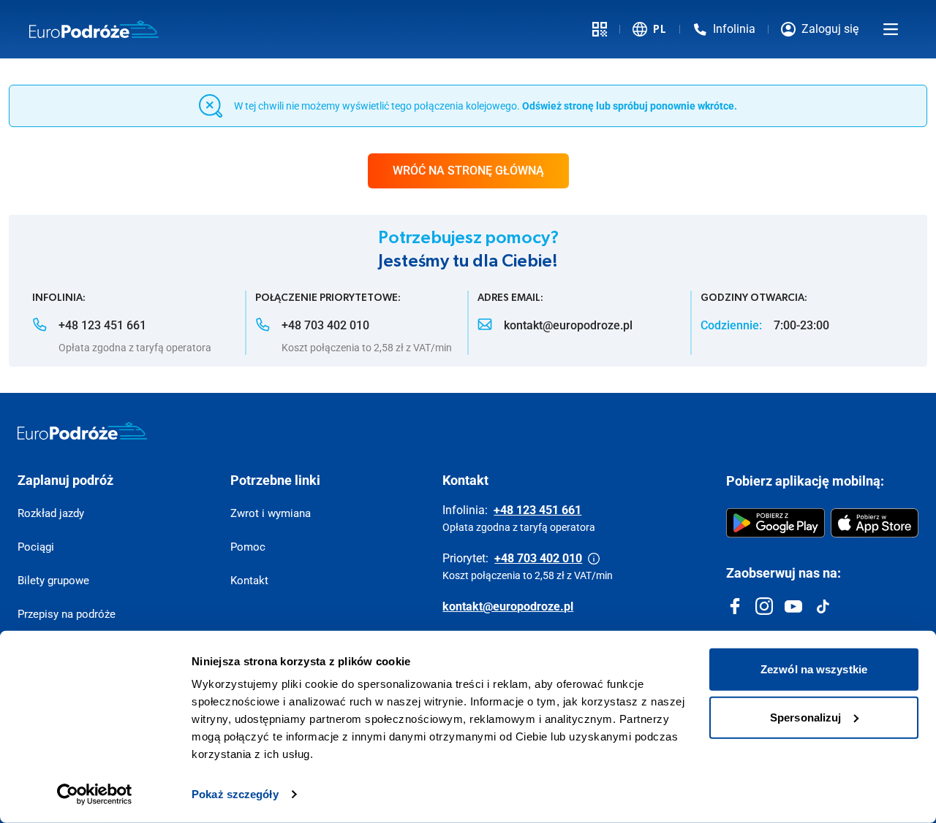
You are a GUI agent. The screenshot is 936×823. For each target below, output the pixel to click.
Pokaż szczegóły (235, 794)
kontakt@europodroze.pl (507, 606)
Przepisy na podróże (67, 614)
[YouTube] (793, 606)
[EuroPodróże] (82, 431)
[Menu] (891, 29)
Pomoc (247, 547)
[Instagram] (764, 606)
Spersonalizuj (805, 717)
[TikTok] (822, 606)
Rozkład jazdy (51, 513)
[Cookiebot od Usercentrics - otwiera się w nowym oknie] (95, 794)
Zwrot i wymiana (270, 513)
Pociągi (36, 547)
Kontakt (249, 580)
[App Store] (874, 522)
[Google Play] (775, 522)
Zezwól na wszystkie (813, 669)
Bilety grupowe (53, 580)
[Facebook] (735, 606)
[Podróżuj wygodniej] (600, 29)
